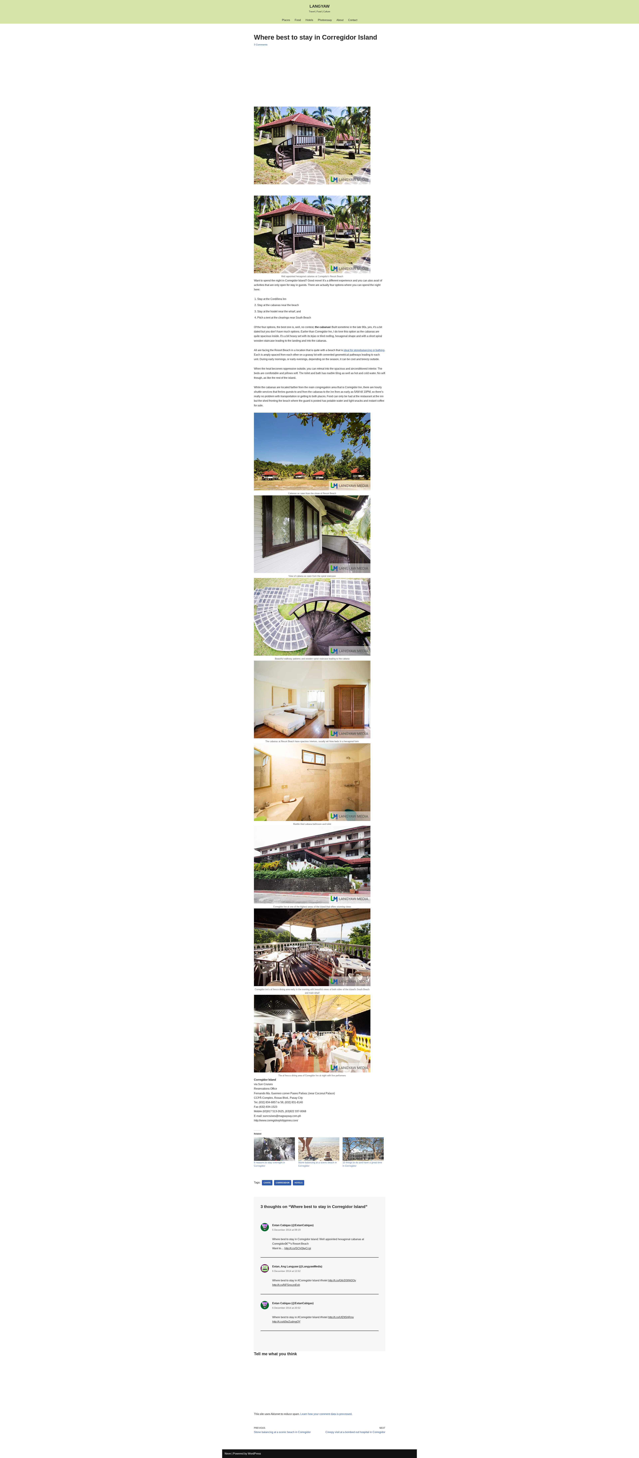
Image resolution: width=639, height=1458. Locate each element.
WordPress (254, 1453)
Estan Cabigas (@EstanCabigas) (293, 1225)
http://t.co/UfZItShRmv (341, 1317)
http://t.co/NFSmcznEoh (286, 1285)
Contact (352, 20)
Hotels (309, 20)
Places (286, 20)
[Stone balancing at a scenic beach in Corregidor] (318, 1149)
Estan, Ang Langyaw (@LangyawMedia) (297, 1266)
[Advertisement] (319, 73)
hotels (299, 1183)
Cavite (267, 1183)
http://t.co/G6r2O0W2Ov (342, 1280)
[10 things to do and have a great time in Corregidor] (363, 1149)
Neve (228, 1453)
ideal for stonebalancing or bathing (364, 350)
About (339, 20)
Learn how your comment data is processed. (326, 1414)
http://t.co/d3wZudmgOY (286, 1321)
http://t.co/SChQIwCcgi (297, 1248)
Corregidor (283, 1183)
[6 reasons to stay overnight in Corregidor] (274, 1149)
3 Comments (260, 44)
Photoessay (325, 20)
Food (298, 20)
